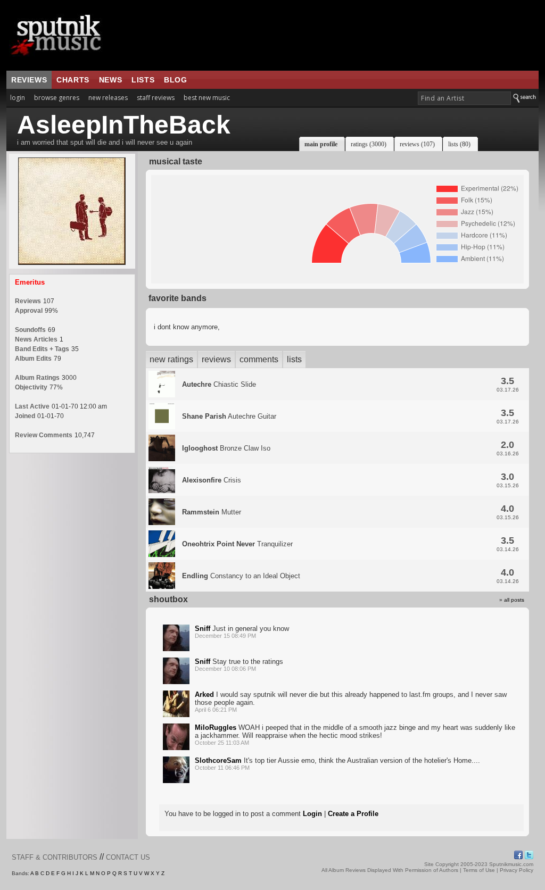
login (17, 97)
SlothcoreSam (218, 760)
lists (142, 80)
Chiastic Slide (219, 384)
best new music (207, 97)
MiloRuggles (215, 727)
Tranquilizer (237, 544)
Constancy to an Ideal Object (241, 576)
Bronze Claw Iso (226, 448)
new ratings (171, 359)
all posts (514, 600)
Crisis (211, 480)
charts (72, 80)
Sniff (202, 629)
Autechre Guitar (229, 416)
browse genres (56, 97)
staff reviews (156, 97)
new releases (108, 97)
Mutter (211, 512)
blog (175, 80)
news (110, 80)
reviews (29, 80)
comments (259, 359)
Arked (204, 694)
